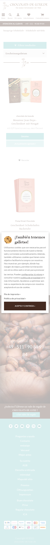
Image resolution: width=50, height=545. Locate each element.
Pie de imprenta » (12, 294)
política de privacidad (30, 277)
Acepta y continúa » (25, 306)
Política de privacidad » (15, 298)
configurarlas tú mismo (32, 274)
